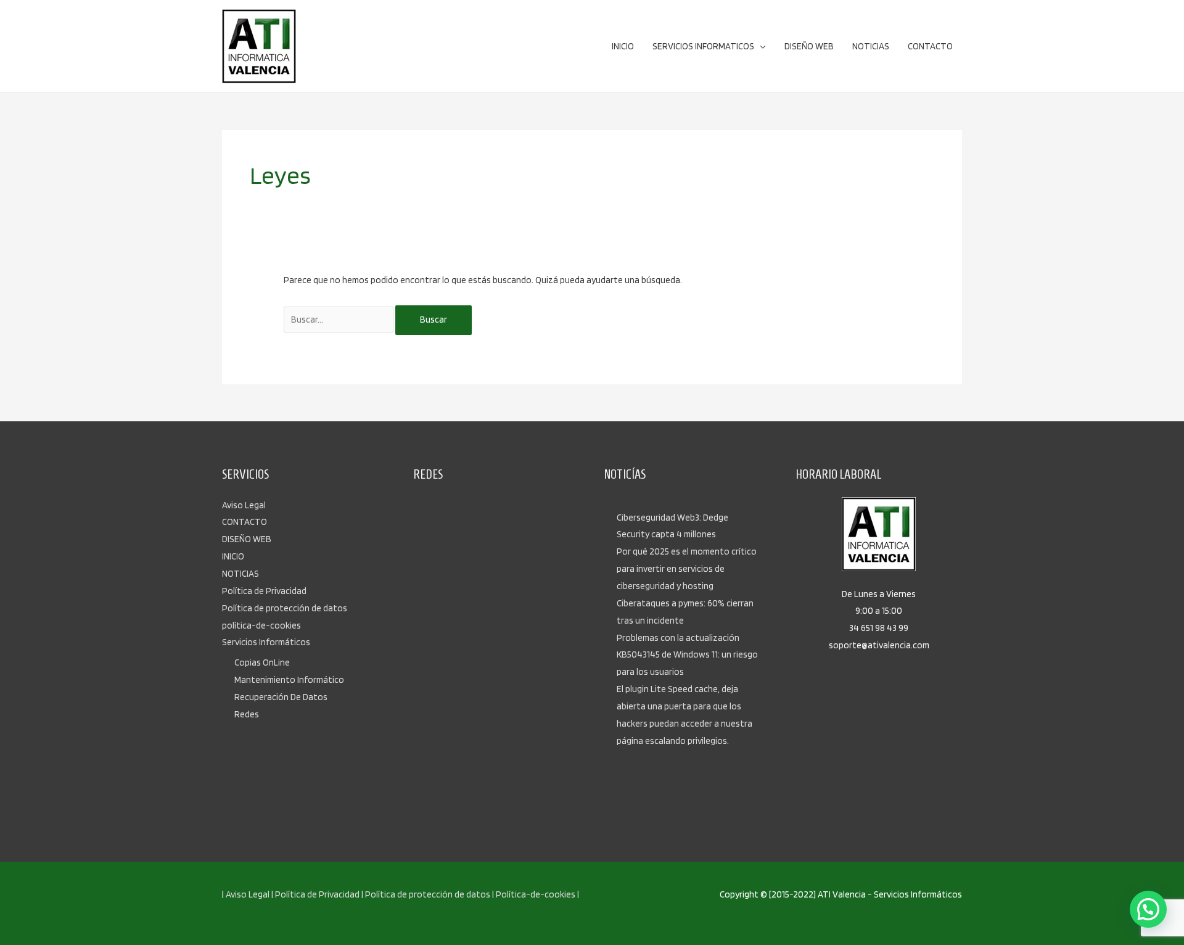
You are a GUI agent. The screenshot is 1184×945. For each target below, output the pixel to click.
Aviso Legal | (249, 894)
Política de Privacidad (264, 590)
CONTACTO (244, 521)
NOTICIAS (240, 573)
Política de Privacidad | (319, 894)
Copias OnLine (262, 662)
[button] (1148, 909)
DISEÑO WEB (246, 539)
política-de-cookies (261, 625)
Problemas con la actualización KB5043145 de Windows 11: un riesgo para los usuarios (687, 655)
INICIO (233, 556)
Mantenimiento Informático (289, 679)
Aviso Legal (244, 505)
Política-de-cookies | (537, 894)
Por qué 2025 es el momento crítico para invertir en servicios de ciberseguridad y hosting (687, 569)
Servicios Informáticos (266, 642)
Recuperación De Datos (280, 697)
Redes (246, 714)
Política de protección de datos (284, 608)
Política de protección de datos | (429, 894)
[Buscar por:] (339, 319)
